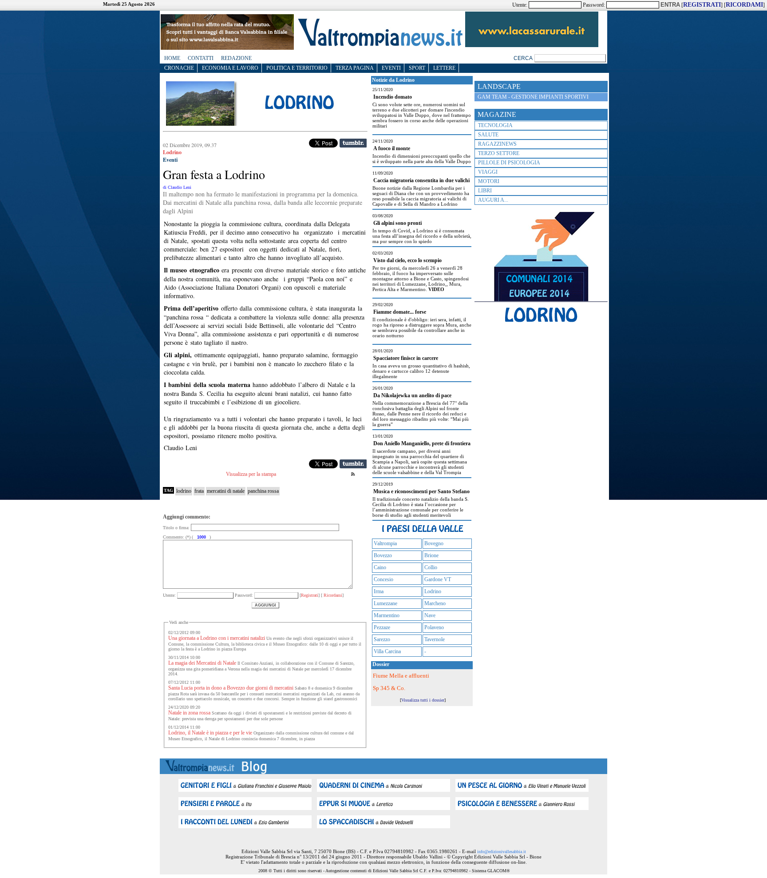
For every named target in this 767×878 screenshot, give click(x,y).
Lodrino (432, 591)
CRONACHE (179, 68)
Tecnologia (495, 125)
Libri (485, 191)
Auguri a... (493, 200)
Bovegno (433, 543)
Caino (380, 567)
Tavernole (434, 639)
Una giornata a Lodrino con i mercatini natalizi (216, 638)
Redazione (236, 58)
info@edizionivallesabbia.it (501, 851)
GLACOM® (498, 870)
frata (199, 491)
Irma (379, 591)
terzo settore (498, 153)
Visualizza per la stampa (251, 474)
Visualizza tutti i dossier (422, 700)
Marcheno (435, 603)
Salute (488, 135)
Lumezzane (385, 603)
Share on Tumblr (353, 143)
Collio (430, 567)
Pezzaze (382, 627)
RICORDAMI (744, 4)
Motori (488, 181)
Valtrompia (385, 543)
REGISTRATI (702, 4)
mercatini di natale (226, 491)
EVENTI (391, 68)
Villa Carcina (387, 651)
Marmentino (386, 615)
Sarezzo (382, 639)
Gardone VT (437, 579)
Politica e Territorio (297, 68)
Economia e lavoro (230, 68)
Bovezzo (383, 555)
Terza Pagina (355, 68)
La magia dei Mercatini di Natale (202, 663)
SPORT (417, 68)
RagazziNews (497, 144)
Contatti (200, 58)
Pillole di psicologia (509, 163)
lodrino (183, 491)
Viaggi (488, 172)
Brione (431, 555)
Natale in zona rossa (189, 713)
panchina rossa (263, 491)
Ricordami (332, 595)
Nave (429, 615)
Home (172, 58)
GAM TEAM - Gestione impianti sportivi (533, 97)
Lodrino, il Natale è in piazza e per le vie (210, 733)
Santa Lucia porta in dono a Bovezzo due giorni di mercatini (230, 688)
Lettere (444, 68)
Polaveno (434, 627)
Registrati (309, 595)
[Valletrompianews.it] (379, 45)
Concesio (383, 579)
